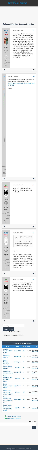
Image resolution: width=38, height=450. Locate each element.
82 (24, 351)
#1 (33, 30)
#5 (33, 279)
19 (24, 399)
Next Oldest (8, 331)
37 (24, 392)
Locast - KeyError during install (7, 385)
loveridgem (17, 362)
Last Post (34, 351)
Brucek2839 (17, 351)
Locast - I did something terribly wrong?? (8, 392)
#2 (34, 76)
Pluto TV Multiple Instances (6, 362)
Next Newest (16, 331)
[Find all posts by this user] (4, 70)
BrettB (6, 233)
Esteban (17, 378)
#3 (33, 185)
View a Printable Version (14, 416)
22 (24, 378)
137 (24, 356)
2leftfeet (17, 367)
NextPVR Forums (17, 3)
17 (24, 408)
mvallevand (17, 356)
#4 (33, 232)
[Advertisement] (19, 12)
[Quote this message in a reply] (33, 70)
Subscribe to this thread (14, 418)
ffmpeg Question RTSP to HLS (7, 350)
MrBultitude (17, 386)
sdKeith (17, 408)
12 (24, 367)
